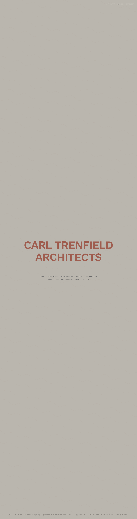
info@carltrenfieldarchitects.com (22, 515)
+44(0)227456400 (79, 515)
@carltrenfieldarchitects (52, 515)
